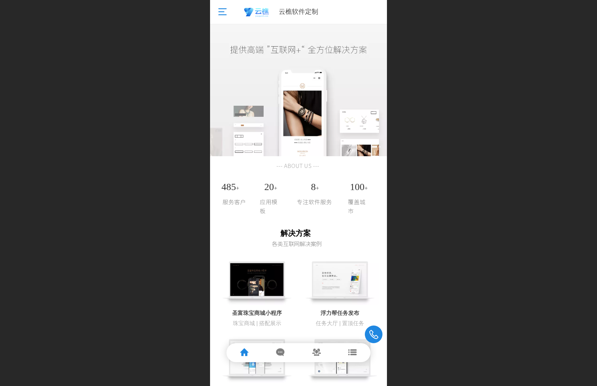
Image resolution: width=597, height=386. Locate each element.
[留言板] (281, 352)
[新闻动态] (353, 352)
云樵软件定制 (298, 11)
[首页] (245, 352)
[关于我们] (317, 352)
